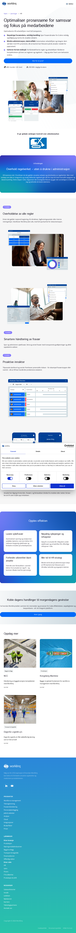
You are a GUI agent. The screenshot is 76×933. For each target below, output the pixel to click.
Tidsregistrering (9, 804)
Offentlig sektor (9, 859)
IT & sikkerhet (8, 875)
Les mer (6, 687)
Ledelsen (7, 896)
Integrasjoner (8, 822)
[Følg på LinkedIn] (6, 785)
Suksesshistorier (9, 889)
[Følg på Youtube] (12, 785)
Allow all (62, 486)
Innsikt (6, 893)
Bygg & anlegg (8, 671)
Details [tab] (38, 451)
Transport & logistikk (10, 727)
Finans (6, 872)
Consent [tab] (13, 451)
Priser (6, 829)
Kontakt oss (8, 908)
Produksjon (44, 671)
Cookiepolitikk (42, 928)
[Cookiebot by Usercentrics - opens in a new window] (66, 446)
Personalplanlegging (11, 810)
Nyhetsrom (8, 899)
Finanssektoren (9, 856)
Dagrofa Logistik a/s (13, 732)
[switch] (28, 478)
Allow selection (38, 486)
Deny (14, 486)
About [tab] (63, 451)
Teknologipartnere (10, 905)
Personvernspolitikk (55, 928)
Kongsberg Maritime (49, 676)
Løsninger (13, 14)
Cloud (6, 819)
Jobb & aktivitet (9, 813)
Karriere (7, 902)
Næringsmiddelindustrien (13, 847)
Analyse (6, 816)
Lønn (5, 868)
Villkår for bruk (67, 928)
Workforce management (12, 801)
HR (5, 865)
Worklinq (19, 921)
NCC (6, 676)
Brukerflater (8, 826)
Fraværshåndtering (10, 807)
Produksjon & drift (10, 878)
